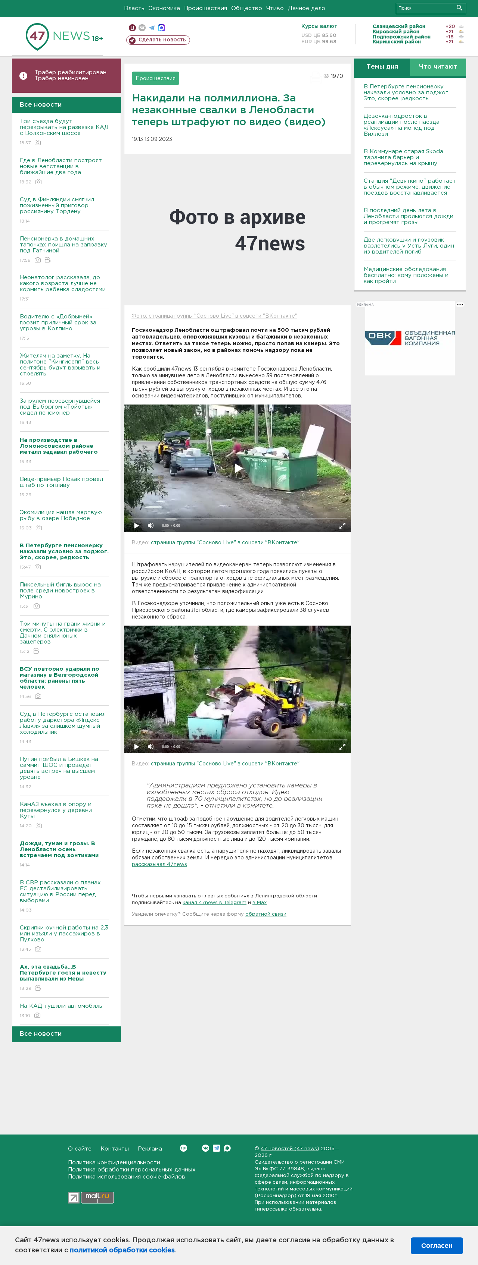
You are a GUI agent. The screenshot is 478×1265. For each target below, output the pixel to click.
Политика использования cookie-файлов (126, 1176)
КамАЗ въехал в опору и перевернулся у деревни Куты (56, 815)
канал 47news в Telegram (214, 903)
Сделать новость (162, 40)
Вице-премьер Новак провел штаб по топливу (61, 487)
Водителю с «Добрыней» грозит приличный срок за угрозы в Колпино (58, 327)
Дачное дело (306, 8)
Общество (246, 8)
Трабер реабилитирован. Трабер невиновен (71, 75)
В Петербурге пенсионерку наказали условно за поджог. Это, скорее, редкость (406, 92)
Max (227, 1148)
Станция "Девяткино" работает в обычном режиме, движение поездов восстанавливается (410, 187)
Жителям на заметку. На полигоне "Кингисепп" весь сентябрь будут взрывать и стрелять (60, 369)
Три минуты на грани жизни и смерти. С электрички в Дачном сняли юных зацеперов (63, 638)
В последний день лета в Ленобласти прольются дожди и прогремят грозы (408, 216)
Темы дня (382, 67)
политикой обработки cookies (122, 1250)
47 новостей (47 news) (290, 1149)
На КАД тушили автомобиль (61, 1011)
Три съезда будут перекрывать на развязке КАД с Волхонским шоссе (64, 132)
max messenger (161, 27)
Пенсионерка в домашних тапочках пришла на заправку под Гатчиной (63, 249)
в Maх (259, 903)
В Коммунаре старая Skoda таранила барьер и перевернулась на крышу (403, 157)
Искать (459, 7)
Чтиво (275, 8)
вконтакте (142, 27)
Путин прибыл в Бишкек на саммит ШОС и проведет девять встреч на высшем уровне (59, 773)
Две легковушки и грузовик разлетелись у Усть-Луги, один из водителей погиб (409, 245)
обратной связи (265, 914)
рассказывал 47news (159, 864)
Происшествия (205, 8)
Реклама (150, 1148)
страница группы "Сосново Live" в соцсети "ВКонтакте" (225, 543)
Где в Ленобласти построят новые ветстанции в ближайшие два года (61, 171)
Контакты (114, 1148)
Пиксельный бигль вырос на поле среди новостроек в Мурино (60, 595)
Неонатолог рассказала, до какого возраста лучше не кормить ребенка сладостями (63, 288)
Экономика (164, 8)
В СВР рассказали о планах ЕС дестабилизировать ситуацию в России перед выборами (60, 896)
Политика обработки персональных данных (132, 1169)
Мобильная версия (132, 27)
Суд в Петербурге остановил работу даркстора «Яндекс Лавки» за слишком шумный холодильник (63, 728)
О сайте (79, 1148)
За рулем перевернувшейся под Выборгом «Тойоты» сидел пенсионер (60, 412)
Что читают (438, 67)
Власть (134, 8)
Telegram (216, 1148)
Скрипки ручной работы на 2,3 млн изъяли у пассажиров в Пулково (64, 938)
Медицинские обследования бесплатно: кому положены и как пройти (406, 275)
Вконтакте (205, 1148)
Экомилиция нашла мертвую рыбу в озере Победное (61, 520)
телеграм (151, 27)
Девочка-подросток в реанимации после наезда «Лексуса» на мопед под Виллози (402, 125)
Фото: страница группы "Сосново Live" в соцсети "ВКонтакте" (214, 316)
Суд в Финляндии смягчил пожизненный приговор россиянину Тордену (57, 210)
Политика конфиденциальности (114, 1162)
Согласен (437, 1245)
